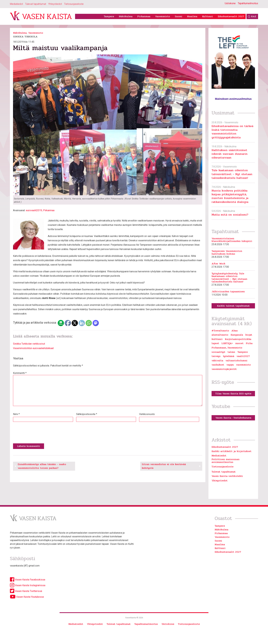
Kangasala (237, 334)
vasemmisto (243, 364)
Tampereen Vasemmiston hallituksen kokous (227, 252)
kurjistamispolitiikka (238, 339)
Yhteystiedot (55, 3)
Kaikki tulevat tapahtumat (233, 306)
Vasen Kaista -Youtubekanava (233, 418)
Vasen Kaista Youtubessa (30, 596)
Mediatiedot (16, 3)
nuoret (239, 343)
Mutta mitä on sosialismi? (230, 214)
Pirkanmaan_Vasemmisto (227, 347)
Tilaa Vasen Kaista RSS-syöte (233, 393)
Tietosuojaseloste (74, 3)
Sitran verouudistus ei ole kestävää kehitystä (164, 466)
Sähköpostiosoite (86, 414)
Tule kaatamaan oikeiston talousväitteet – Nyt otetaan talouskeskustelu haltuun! (232, 174)
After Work (218, 263)
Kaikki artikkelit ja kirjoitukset (231, 451)
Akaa (234, 330)
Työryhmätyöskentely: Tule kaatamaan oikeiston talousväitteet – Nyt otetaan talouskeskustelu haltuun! (229, 277)
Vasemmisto (162, 16)
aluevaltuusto (220, 334)
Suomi (178, 16)
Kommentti (20, 373)
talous (231, 352)
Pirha (249, 343)
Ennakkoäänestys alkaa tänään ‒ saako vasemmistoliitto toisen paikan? (42, 466)
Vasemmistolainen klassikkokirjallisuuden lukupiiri (232, 240)
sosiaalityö (218, 352)
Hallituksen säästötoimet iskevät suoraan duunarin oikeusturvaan (230, 154)
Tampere (109, 16)
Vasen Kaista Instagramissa (29, 585)
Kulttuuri (207, 16)
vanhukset (218, 364)
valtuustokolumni (236, 360)
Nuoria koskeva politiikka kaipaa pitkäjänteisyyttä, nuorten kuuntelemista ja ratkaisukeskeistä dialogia (230, 196)
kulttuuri (217, 339)
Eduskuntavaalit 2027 (231, 16)
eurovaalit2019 (34, 210)
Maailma (192, 16)
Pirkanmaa (143, 16)
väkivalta (217, 360)
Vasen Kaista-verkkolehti (227, 476)
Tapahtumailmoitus (248, 3)
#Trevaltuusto (220, 330)
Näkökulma (125, 16)
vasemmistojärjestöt (224, 369)
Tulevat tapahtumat (35, 3)
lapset (215, 343)
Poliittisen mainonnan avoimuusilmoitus (225, 460)
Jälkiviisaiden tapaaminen (228, 291)
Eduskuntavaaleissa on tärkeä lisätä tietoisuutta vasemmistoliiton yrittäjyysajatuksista (232, 132)
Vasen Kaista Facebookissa (29, 579)
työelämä (228, 356)
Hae (253, 16)
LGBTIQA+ (227, 343)
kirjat (248, 334)
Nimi (16, 414)
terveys (216, 356)
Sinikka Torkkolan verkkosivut (29, 343)
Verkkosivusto (147, 414)
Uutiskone (230, 3)
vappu (230, 364)
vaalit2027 (243, 356)
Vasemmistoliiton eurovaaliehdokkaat (33, 348)
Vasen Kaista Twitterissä (28, 591)
